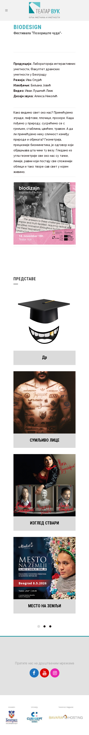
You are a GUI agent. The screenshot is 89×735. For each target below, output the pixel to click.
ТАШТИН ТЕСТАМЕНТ (44, 357)
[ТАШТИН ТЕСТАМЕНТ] (44, 319)
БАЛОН (44, 523)
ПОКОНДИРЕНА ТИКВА (44, 440)
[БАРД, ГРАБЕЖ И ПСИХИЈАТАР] (44, 568)
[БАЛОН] (44, 485)
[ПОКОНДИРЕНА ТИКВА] (44, 402)
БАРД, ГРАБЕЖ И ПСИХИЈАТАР (44, 605)
